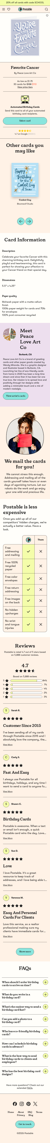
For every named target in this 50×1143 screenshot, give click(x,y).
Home (11, 1112)
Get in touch (25, 1124)
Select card (25, 121)
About (21, 1112)
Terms (39, 1112)
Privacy (21, 1115)
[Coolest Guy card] (25, 180)
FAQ (30, 1112)
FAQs (29, 1088)
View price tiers (25, 87)
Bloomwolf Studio (25, 204)
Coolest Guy (25, 200)
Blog (30, 1115)
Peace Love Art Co (26, 73)
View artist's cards (15, 396)
